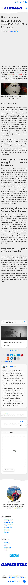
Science (6, 545)
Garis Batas (16, 576)
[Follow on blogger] (19, 581)
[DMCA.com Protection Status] (14, 555)
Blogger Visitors (8, 525)
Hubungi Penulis (8, 522)
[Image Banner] (14, 564)
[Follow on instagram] (18, 2)
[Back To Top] (24, 581)
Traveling (6, 543)
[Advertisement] (14, 48)
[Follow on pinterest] (23, 2)
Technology (7, 547)
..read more (17, 508)
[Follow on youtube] (21, 2)
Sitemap (6, 532)
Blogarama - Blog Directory (17, 577)
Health (6, 550)
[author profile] (4, 367)
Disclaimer (7, 530)
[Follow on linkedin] (26, 2)
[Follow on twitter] (15, 2)
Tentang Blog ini (8, 520)
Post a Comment (7, 361)
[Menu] (2, 8)
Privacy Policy (8, 527)
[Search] (26, 8)
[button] (8, 355)
